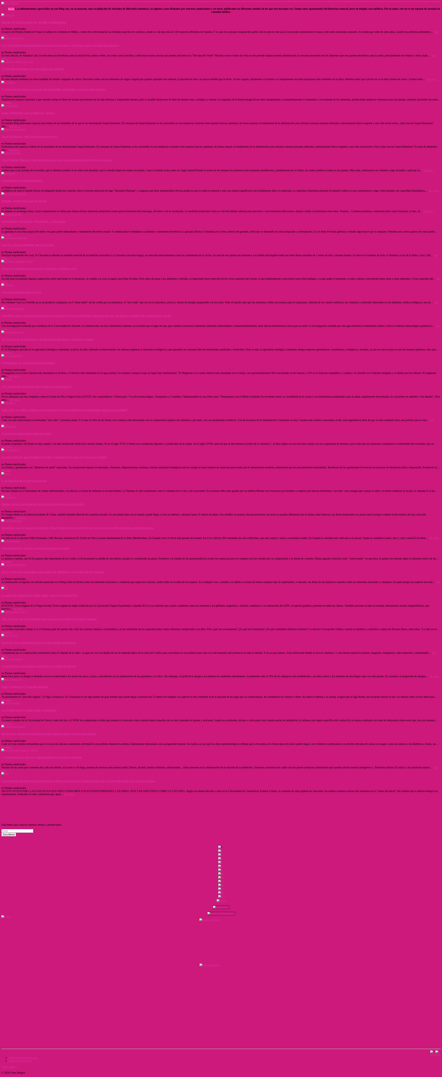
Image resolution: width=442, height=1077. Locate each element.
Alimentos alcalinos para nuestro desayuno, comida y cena (39, 269)
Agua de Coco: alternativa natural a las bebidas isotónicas (38, 643)
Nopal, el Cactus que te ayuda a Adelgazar (33, 22)
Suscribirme (9, 834)
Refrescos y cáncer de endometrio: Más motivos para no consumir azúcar (48, 734)
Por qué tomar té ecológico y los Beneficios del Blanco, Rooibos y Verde (47, 339)
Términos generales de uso (22, 1057)
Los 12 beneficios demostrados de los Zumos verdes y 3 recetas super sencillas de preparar (60, 45)
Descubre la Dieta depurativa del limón (26, 434)
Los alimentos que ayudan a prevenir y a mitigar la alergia (38, 666)
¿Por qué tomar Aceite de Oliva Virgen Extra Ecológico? (36, 386)
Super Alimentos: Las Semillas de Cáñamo (28, 113)
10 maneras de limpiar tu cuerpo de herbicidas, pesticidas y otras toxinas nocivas (53, 89)
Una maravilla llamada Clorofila (21, 292)
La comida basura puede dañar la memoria (28, 710)
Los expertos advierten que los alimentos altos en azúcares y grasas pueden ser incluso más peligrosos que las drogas (78, 781)
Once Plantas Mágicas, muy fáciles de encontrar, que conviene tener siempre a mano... (56, 160)
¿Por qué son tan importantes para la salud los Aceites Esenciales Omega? (49, 619)
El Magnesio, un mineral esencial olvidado (28, 363)
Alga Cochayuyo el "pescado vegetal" (25, 687)
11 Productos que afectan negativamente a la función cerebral (41, 757)
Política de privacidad (20, 1060)
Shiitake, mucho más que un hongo (24, 201)
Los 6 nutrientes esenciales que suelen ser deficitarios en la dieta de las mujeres (52, 572)
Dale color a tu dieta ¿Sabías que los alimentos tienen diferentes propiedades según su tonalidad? (64, 410)
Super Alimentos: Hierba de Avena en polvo (29, 136)
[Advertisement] (64, 803)
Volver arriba (8, 1066)
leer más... (431, 79)
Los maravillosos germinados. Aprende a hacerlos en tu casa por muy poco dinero (54, 457)
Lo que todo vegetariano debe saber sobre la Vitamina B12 (39, 595)
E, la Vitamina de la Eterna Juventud (24, 481)
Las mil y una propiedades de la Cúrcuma (27, 245)
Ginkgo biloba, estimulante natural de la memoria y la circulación (43, 504)
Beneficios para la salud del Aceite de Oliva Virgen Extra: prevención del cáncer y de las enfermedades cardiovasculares (77, 528)
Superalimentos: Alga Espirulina (21, 180)
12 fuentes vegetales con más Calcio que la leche (32, 69)
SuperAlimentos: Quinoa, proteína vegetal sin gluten (35, 548)
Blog (11, 8)
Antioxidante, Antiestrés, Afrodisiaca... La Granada (33, 221)
